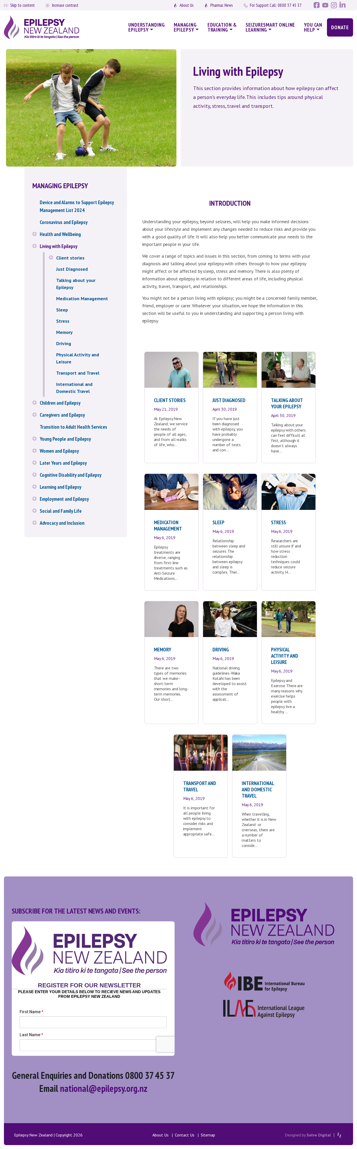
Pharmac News (221, 5)
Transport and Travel (77, 373)
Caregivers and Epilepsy (62, 414)
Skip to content (22, 5)
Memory (64, 332)
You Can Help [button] (313, 27)
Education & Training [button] (222, 27)
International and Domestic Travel (74, 387)
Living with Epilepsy (58, 246)
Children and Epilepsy (60, 402)
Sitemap (208, 1135)
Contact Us (184, 1135)
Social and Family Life (61, 511)
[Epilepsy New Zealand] (45, 27)
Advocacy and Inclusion (62, 523)
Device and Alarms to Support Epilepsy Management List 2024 (77, 206)
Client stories (70, 258)
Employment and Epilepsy (64, 499)
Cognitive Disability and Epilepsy (70, 475)
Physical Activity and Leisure (77, 358)
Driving (63, 343)
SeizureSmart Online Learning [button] (270, 27)
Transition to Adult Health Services (73, 426)
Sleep (62, 310)
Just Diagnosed (72, 269)
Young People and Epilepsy (65, 438)
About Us (187, 5)
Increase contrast (65, 5)
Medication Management (82, 299)
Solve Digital (319, 1135)
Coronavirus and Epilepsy (64, 222)
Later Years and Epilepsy (63, 462)
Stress (62, 321)
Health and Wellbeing (60, 234)
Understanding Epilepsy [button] (146, 27)
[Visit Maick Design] (339, 1135)
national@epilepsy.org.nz (103, 1088)
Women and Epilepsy (59, 450)
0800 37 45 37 (276, 5)
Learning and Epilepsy (60, 487)
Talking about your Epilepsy (75, 283)
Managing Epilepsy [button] (185, 27)
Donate (340, 27)
